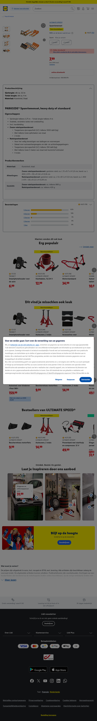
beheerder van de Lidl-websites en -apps (24, 345)
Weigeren (58, 379)
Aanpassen (71, 379)
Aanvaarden (85, 379)
